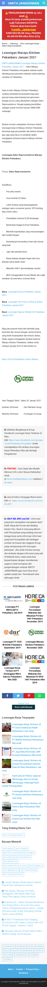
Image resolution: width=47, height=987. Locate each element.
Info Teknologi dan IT (13, 874)
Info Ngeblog (36, 866)
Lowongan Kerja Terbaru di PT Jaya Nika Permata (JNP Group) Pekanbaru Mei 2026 (26, 751)
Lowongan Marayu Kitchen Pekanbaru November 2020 (34, 645)
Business (21, 946)
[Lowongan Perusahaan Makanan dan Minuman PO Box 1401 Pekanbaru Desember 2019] (35, 598)
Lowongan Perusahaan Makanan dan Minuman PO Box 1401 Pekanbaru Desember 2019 (35, 614)
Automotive (8, 946)
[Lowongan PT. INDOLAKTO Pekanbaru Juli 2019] (12, 598)
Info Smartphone (29, 870)
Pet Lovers (8, 955)
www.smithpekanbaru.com (19, 479)
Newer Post (23, 703)
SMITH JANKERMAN (23, 3)
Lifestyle (39, 951)
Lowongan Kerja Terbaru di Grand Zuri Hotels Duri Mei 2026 (26, 818)
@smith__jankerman (23, 29)
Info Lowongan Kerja (13, 835)
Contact (19, 969)
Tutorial (7, 959)
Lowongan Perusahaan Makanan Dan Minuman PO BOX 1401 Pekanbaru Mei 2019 (35, 675)
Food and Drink (35, 946)
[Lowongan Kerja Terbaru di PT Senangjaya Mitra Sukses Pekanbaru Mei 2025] (12, 658)
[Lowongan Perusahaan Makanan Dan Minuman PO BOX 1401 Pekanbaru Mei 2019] (35, 658)
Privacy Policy (32, 969)
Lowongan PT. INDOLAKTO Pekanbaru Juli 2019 (12, 610)
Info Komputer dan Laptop (15, 866)
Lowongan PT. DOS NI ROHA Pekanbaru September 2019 (12, 645)
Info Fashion (21, 849)
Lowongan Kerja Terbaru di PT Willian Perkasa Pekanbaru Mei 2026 (28, 739)
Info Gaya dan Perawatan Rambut (18, 853)
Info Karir (8, 857)
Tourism (34, 955)
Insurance (27, 951)
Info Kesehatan (10, 861)
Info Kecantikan (22, 857)
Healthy (16, 951)
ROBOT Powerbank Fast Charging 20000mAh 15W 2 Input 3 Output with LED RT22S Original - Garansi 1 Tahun (22, 922)
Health (6, 951)
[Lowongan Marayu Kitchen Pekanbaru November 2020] (35, 632)
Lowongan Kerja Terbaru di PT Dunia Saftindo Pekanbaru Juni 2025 (27, 794)
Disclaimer (23, 973)
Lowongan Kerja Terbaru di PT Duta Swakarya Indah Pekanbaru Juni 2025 (26, 727)
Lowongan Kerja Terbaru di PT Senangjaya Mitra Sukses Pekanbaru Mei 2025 (12, 674)
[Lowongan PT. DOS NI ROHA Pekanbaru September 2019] (12, 632)
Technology (21, 955)
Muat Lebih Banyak (23, 707)
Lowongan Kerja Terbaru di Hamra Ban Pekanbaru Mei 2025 (26, 806)
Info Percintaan (10, 870)
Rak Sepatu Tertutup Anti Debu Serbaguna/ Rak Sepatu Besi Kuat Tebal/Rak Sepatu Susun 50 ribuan (19, 894)
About (10, 969)
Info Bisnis (8, 849)
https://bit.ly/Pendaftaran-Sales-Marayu (20, 359)
